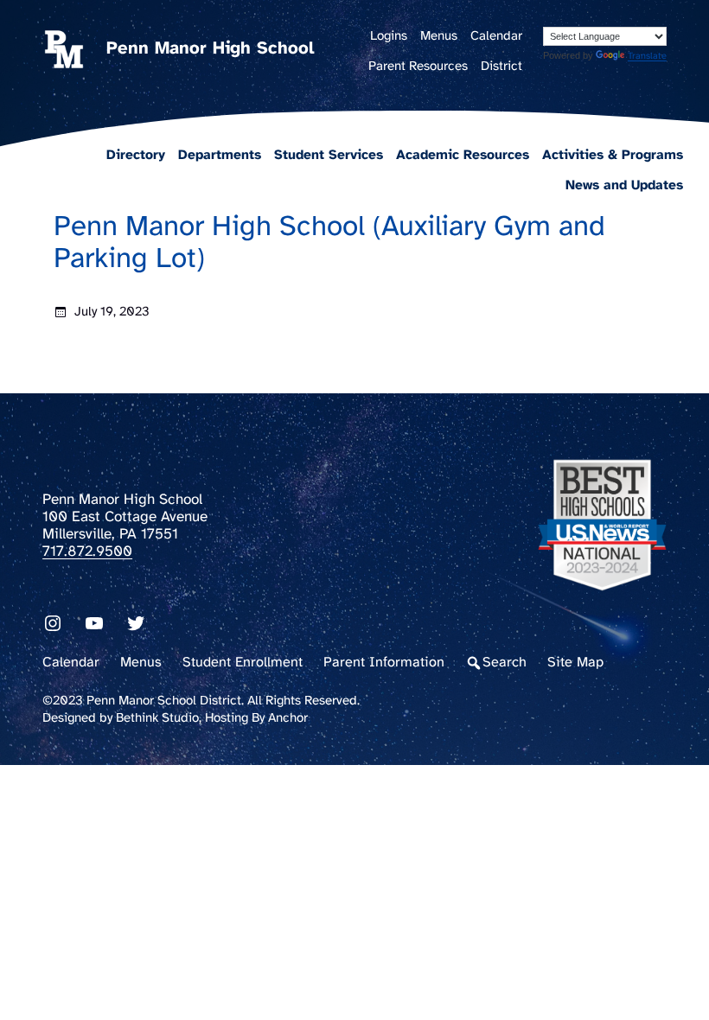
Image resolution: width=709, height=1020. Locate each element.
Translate (647, 56)
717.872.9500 (87, 551)
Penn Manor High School (210, 49)
